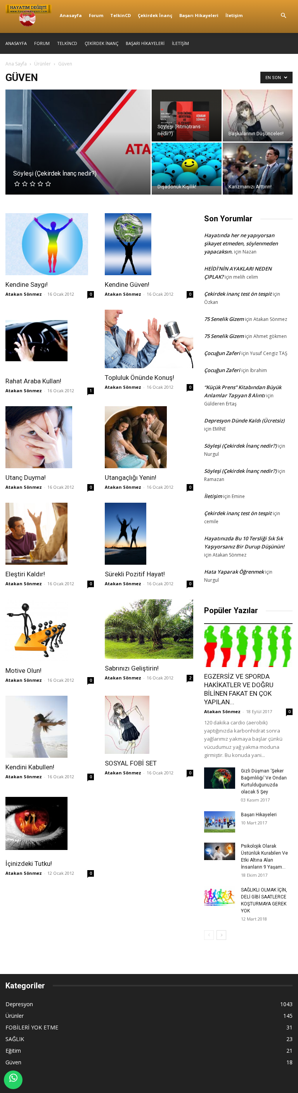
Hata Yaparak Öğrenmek (234, 571)
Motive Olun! (23, 670)
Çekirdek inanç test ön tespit (238, 293)
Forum (96, 15)
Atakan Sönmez (23, 294)
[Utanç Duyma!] (49, 437)
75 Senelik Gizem (224, 318)
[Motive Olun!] (49, 630)
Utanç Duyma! (25, 477)
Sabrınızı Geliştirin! (132, 668)
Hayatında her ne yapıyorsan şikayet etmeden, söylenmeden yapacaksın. (241, 243)
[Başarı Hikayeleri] (219, 822)
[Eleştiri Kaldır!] (49, 534)
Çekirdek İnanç (155, 15)
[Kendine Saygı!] (49, 244)
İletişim (234, 15)
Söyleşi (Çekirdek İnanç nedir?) (240, 445)
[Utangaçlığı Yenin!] (149, 437)
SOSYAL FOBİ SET (131, 763)
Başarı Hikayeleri (198, 15)
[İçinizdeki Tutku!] (49, 823)
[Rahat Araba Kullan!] (49, 341)
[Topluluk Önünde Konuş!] (149, 339)
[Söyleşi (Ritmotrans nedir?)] (187, 115)
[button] (283, 15)
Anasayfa (71, 15)
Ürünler (42, 63)
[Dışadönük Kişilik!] (187, 164)
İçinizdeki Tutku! (28, 863)
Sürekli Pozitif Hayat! (135, 574)
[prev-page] (209, 935)
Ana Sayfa (16, 63)
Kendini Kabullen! (29, 767)
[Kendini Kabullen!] (49, 727)
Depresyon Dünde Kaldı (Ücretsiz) (244, 420)
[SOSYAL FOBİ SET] (149, 725)
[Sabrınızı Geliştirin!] (149, 629)
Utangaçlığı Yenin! (130, 477)
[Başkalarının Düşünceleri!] (258, 135)
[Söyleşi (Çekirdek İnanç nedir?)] (78, 152)
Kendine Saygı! (26, 284)
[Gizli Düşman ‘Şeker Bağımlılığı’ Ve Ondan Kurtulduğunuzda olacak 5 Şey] (219, 778)
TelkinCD (120, 15)
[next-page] (221, 935)
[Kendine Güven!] (149, 244)
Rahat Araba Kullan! (33, 381)
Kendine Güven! (127, 284)
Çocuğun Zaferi (222, 353)
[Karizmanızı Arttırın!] (258, 169)
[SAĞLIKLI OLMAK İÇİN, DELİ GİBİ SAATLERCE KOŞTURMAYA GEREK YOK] (219, 897)
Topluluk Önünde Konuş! (139, 377)
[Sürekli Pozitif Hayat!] (149, 534)
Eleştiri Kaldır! (25, 574)
